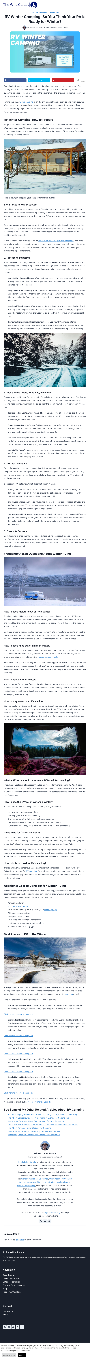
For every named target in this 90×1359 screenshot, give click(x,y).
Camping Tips (54, 12)
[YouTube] (13, 1327)
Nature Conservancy (26, 1185)
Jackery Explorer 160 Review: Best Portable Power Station (34, 1135)
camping (69, 994)
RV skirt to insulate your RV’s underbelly (56, 241)
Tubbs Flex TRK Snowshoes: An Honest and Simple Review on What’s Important (43, 1124)
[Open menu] (85, 5)
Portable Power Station (18, 906)
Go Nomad (43, 1179)
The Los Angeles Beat (46, 1182)
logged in (20, 1240)
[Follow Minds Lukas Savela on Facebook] (41, 1221)
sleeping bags (50, 909)
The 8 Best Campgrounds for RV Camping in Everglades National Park (39, 1118)
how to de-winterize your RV (38, 1102)
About (5, 1315)
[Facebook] (5, 1327)
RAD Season (66, 1179)
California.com (63, 1182)
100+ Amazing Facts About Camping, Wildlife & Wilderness (34, 1131)
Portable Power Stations (13, 1285)
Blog (5, 1288)
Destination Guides (11, 1278)
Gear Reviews (9, 1275)
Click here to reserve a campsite (18, 1014)
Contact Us (8, 1311)
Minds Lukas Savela (36, 27)
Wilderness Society (27, 1182)
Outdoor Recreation (39, 12)
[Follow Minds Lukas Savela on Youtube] (45, 1221)
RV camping (31, 871)
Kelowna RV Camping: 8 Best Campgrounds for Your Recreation (36, 1121)
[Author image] (24, 27)
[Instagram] (9, 1327)
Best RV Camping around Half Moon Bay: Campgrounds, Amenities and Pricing (42, 1114)
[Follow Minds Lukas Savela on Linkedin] (49, 1221)
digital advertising (52, 1212)
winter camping (26, 102)
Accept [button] (21, 1355)
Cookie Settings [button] (9, 1355)
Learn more (11, 1260)
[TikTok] (22, 1327)
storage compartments (48, 657)
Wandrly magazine (29, 1179)
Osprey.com (54, 1179)
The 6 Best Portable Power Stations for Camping (29, 1128)
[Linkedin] (17, 1327)
